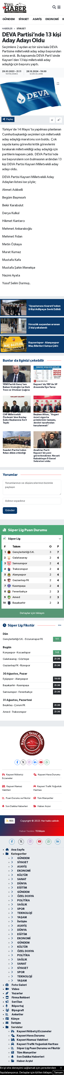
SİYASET (24, 19)
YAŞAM (22, 917)
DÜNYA (22, 883)
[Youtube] (41, 762)
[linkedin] (58, 842)
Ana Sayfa (17, 849)
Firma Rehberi (20, 997)
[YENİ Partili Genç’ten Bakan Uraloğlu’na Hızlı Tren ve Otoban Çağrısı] (17, 373)
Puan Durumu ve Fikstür (18, 798)
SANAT (21, 879)
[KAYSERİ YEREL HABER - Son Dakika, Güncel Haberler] (14, 7)
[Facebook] (17, 762)
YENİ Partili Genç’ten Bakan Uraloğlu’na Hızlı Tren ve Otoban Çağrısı (16, 387)
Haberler (7, 29)
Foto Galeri (19, 985)
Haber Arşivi (44, 806)
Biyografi (17, 1010)
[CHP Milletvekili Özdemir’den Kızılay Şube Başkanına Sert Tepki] (17, 404)
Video (15, 989)
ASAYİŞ (37, 19)
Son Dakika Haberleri (17, 806)
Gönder (10, 510)
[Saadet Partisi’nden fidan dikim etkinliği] (17, 439)
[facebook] (12, 842)
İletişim (22, 921)
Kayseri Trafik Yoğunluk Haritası (47, 788)
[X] (23, 762)
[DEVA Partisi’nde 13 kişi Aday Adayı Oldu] (32, 97)
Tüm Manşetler (45, 798)
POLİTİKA (23, 900)
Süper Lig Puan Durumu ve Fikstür (38, 1048)
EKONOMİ (52, 19)
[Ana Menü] (59, 7)
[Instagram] (29, 762)
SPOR (20, 908)
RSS (11, 821)
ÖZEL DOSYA (25, 896)
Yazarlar (17, 993)
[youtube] (39, 842)
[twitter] (21, 842)
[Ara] (54, 7)
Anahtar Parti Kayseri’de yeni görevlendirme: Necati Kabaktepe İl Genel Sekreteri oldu (46, 455)
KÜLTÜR (22, 875)
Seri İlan (16, 1001)
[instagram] (30, 842)
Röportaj (17, 1006)
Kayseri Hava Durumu (49, 774)
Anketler (17, 1014)
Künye (15, 1018)
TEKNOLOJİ (24, 913)
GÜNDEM (8, 19)
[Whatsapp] (47, 762)
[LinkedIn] (35, 762)
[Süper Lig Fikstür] (59, 625)
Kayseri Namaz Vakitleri (12, 788)
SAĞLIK (22, 904)
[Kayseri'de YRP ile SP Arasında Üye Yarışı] (47, 373)
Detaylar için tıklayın (32, 613)
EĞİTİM (22, 887)
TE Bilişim (40, 831)
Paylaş (9, 119)
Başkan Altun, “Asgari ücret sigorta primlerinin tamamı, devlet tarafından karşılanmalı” (46, 420)
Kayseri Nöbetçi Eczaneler (12, 776)
